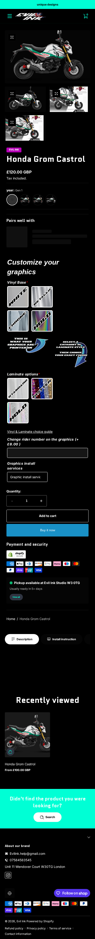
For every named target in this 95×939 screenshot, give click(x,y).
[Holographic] (43, 321)
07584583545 (20, 860)
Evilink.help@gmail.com (27, 853)
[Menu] (10, 16)
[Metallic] (43, 296)
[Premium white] (19, 296)
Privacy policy (36, 928)
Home (10, 619)
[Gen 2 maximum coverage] (38, 199)
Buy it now (47, 530)
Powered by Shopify (40, 921)
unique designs (47, 4)
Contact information (18, 934)
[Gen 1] (12, 199)
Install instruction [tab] (64, 639)
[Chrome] (19, 321)
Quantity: (13, 491)
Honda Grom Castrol (35, 619)
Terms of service (60, 928)
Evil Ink (21, 921)
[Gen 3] (51, 199)
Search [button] (50, 817)
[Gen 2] (25, 199)
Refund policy (14, 928)
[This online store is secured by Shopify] (16, 557)
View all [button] (16, 597)
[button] (12, 37)
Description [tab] (25, 639)
